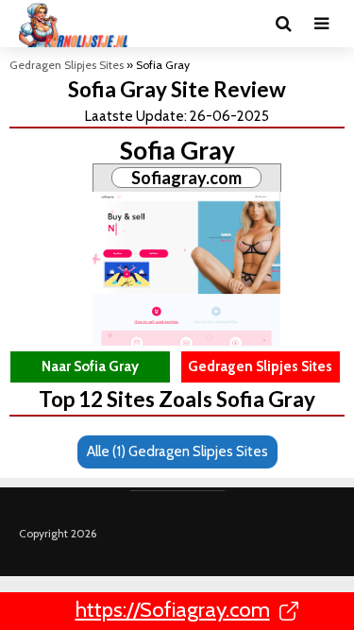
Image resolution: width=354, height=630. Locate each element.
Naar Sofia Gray (90, 366)
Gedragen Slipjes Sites (66, 65)
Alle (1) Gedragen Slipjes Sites (177, 451)
